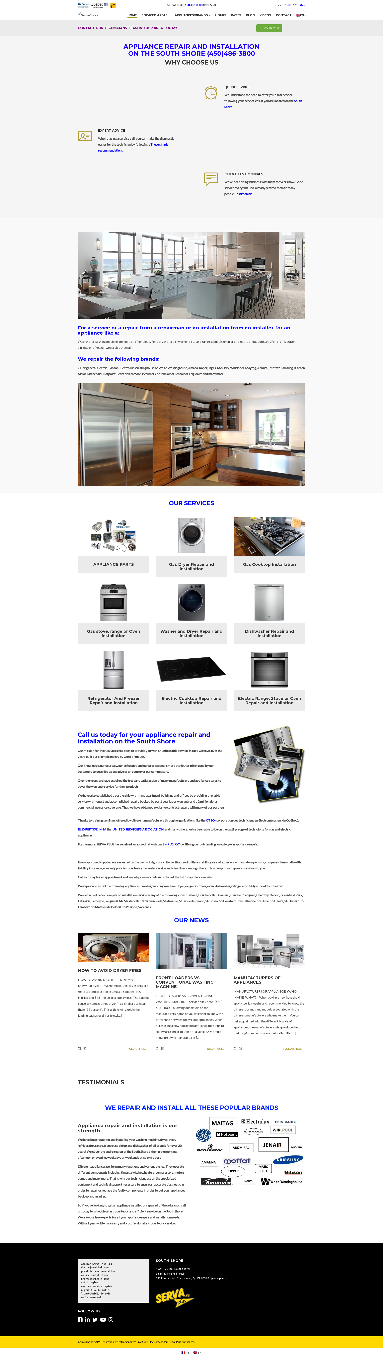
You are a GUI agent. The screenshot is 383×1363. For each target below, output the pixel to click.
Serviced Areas (154, 15)
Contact (284, 15)
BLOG (250, 15)
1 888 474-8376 (295, 5)
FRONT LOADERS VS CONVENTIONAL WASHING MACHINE (185, 982)
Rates (236, 15)
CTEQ (210, 820)
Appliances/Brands (191, 15)
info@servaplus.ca (216, 1278)
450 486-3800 (193, 5)
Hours (220, 15)
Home (132, 15)
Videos (265, 15)
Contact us (271, 28)
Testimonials (243, 194)
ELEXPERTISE (88, 829)
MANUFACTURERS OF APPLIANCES (257, 980)
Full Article (137, 1048)
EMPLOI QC (171, 844)
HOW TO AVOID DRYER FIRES (109, 970)
